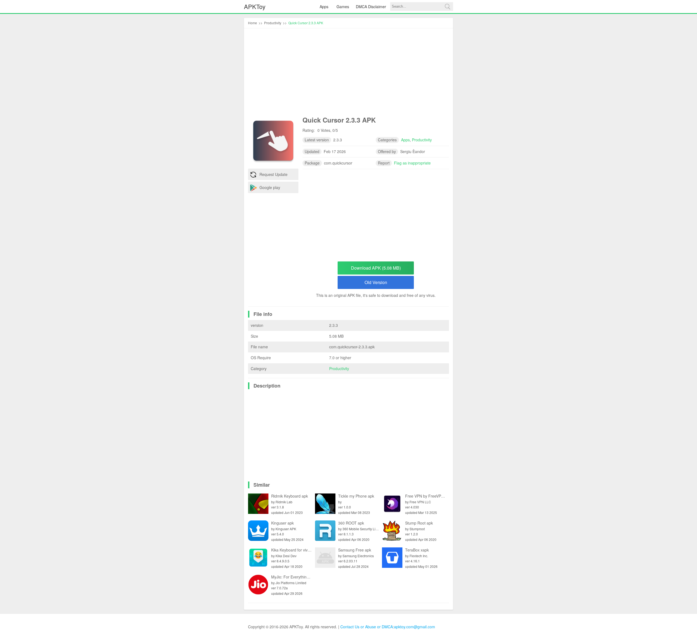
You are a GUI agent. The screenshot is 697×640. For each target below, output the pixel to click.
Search (447, 6)
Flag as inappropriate (412, 163)
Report (384, 163)
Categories (387, 139)
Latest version (317, 139)
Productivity (339, 368)
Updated (312, 151)
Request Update (273, 174)
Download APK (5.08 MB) (376, 268)
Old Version (376, 282)
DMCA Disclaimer (371, 6)
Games (343, 6)
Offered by (387, 151)
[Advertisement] (348, 73)
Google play (269, 187)
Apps (324, 6)
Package (312, 163)
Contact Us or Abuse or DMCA (366, 626)
